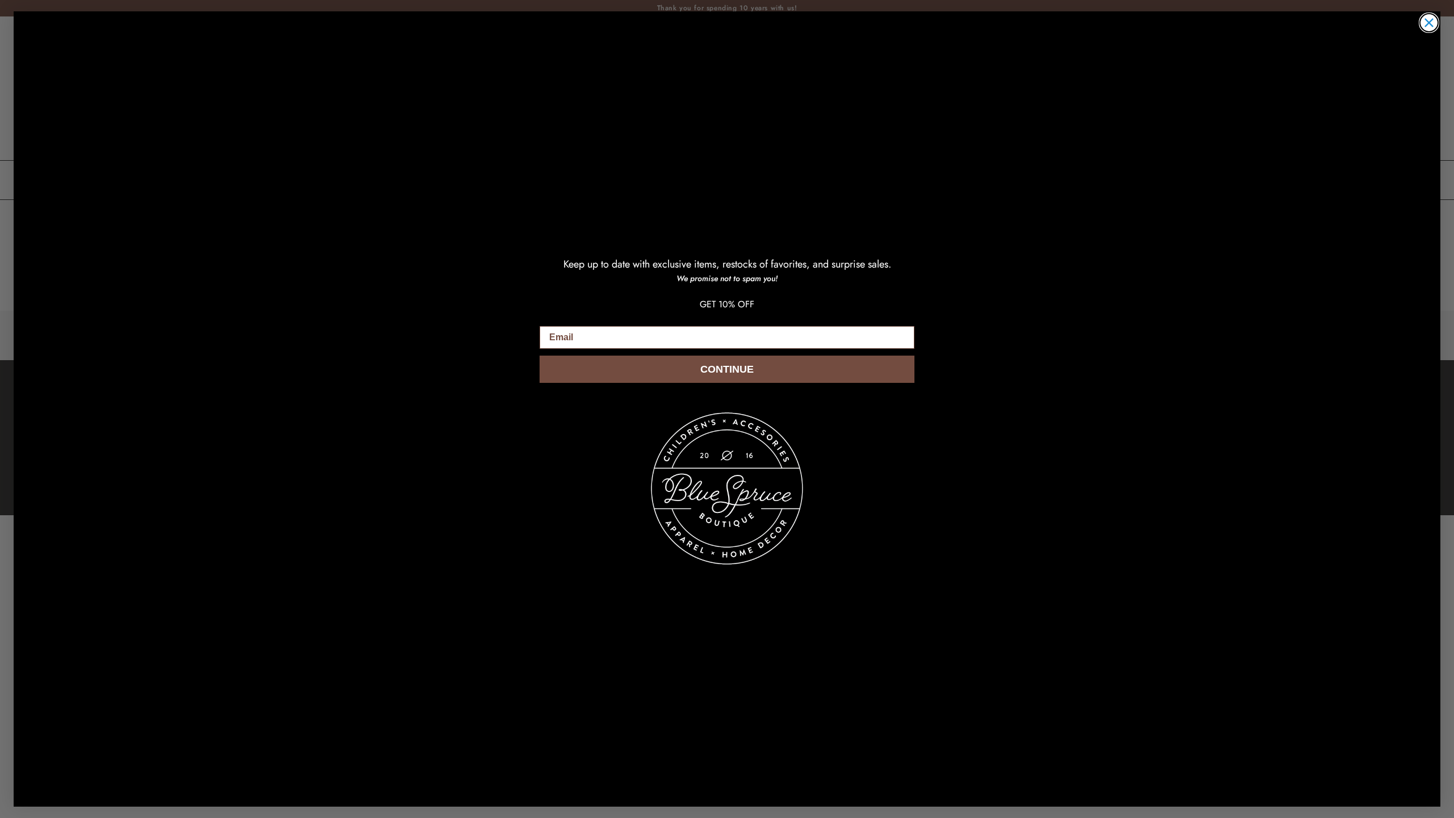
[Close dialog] (1429, 23)
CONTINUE (727, 369)
